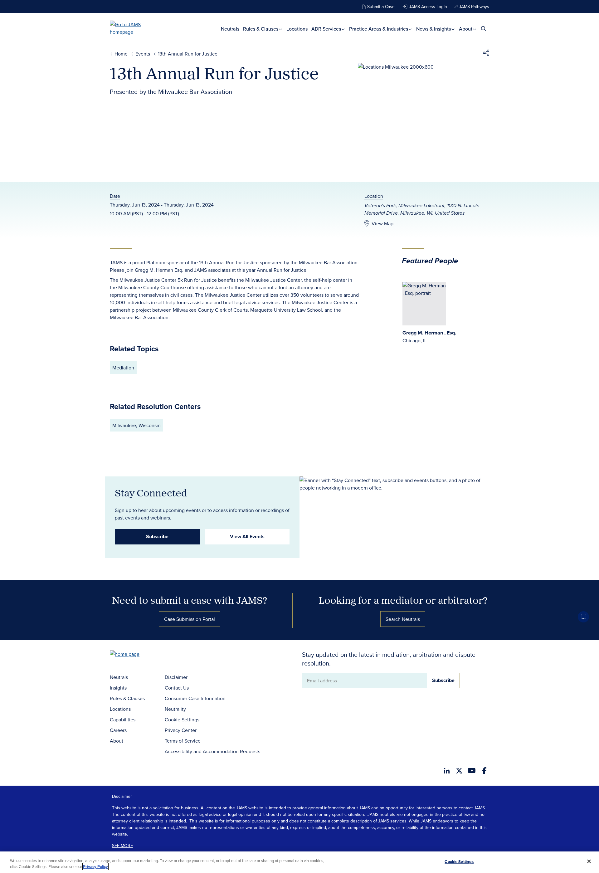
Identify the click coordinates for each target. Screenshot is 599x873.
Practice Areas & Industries (379, 28)
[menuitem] (230, 29)
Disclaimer (176, 677)
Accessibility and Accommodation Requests (212, 751)
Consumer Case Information (195, 698)
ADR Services (326, 28)
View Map (382, 223)
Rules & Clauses (261, 28)
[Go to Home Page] (134, 654)
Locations (297, 28)
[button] (486, 54)
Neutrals (230, 28)
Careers (118, 730)
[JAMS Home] (134, 28)
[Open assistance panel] (583, 616)
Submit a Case (381, 6)
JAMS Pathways (474, 6)
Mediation (123, 367)
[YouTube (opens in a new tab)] (471, 770)
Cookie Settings (182, 719)
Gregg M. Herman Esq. (159, 269)
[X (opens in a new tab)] (459, 770)
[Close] (589, 861)
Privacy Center (181, 730)
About (466, 28)
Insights (118, 687)
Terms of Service (183, 740)
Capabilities (122, 719)
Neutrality (175, 708)
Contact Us (177, 687)
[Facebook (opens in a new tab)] (484, 770)
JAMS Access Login (428, 6)
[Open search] (483, 28)
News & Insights (434, 28)
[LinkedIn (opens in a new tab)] (447, 770)
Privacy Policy (95, 867)
